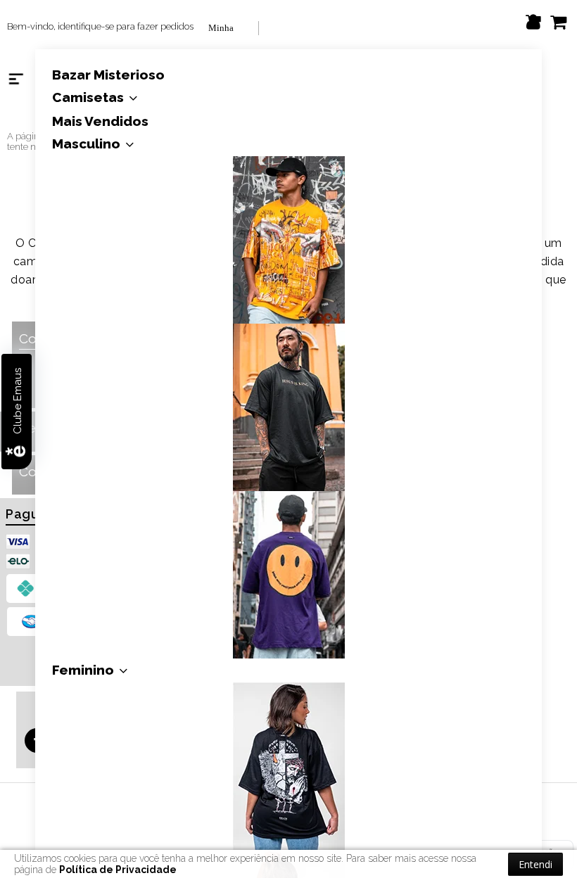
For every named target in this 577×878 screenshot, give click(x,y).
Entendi (535, 864)
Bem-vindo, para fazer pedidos (100, 26)
